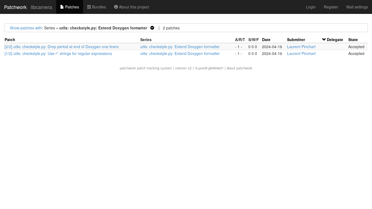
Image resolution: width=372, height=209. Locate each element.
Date (266, 39)
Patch (10, 39)
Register (331, 7)
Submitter (296, 39)
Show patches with (26, 27)
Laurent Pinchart (301, 46)
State (353, 39)
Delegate (335, 39)
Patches (71, 7)
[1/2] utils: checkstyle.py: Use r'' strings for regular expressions (58, 53)
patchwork (128, 67)
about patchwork (239, 67)
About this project (133, 7)
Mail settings (357, 7)
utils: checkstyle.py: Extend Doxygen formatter (180, 46)
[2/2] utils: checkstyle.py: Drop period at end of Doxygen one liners (62, 46)
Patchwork (15, 6)
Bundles (98, 7)
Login (311, 7)
